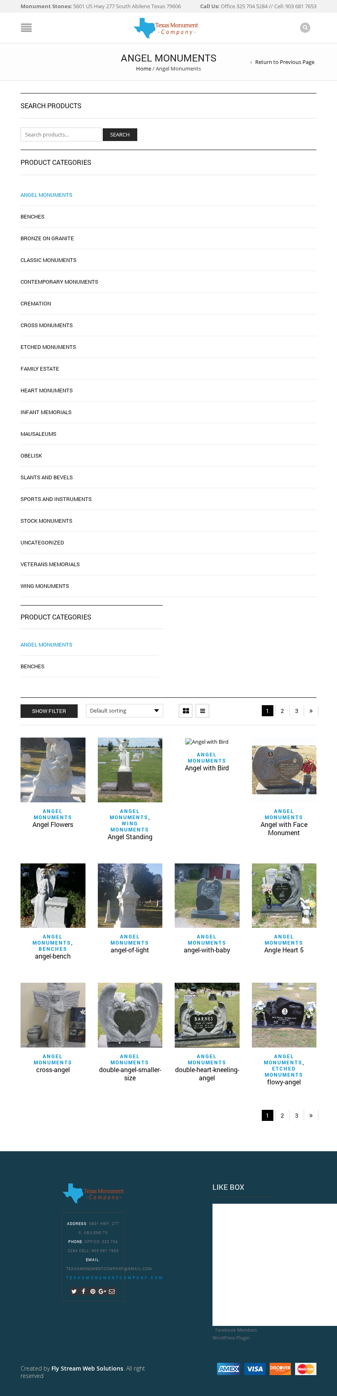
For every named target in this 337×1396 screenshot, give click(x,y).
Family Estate (40, 368)
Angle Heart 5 (284, 949)
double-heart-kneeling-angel (207, 1073)
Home (143, 68)
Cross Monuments (47, 325)
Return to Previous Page (284, 62)
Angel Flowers (52, 824)
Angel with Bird (207, 767)
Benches (32, 666)
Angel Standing (130, 836)
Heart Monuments (47, 390)
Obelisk (31, 455)
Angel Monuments (46, 644)
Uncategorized (42, 542)
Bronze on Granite (47, 238)
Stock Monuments (46, 520)
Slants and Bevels (47, 477)
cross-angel (53, 1069)
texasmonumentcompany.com (115, 1277)
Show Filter (49, 711)
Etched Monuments (284, 1071)
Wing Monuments (130, 826)
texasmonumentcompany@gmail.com (109, 1268)
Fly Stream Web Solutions (87, 1368)
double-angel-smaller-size (130, 1073)
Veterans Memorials (50, 564)
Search (120, 134)
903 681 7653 (105, 1250)
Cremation (36, 303)
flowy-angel (284, 1081)
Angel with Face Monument (284, 828)
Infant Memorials (46, 412)
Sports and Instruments (56, 499)
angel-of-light (130, 949)
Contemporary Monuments (59, 281)
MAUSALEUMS (38, 433)
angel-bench (53, 956)
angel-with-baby (207, 949)
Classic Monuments (48, 260)
